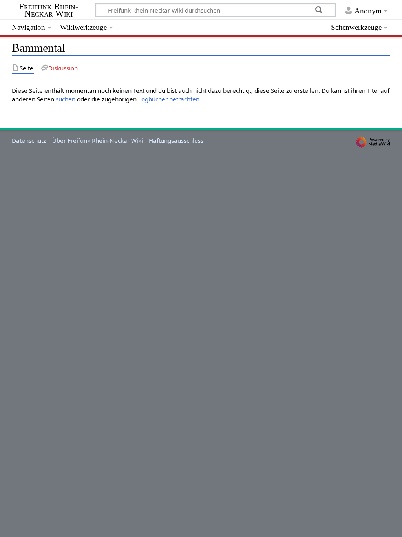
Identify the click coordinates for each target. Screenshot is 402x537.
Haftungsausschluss (176, 140)
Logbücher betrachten (168, 99)
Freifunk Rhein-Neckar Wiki (49, 10)
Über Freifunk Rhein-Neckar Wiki (97, 140)
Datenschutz (29, 140)
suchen (65, 99)
